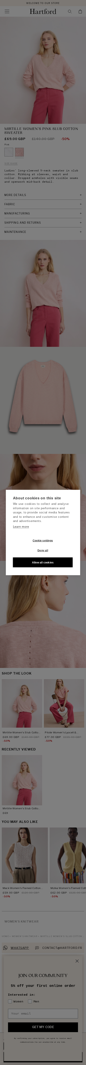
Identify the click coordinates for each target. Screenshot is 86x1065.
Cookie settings (43, 540)
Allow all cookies (43, 562)
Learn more (21, 526)
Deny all (42, 550)
